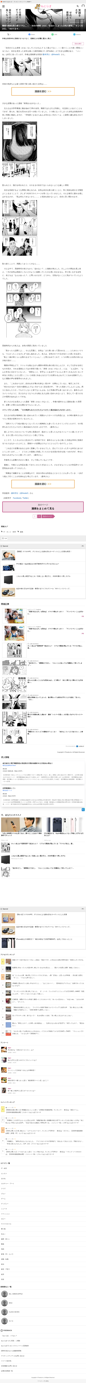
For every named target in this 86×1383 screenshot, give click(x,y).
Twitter (25, 498)
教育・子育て (5, 1269)
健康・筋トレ (5, 1239)
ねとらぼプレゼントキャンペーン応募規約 (15, 1346)
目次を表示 (78, 43)
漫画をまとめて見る (43, 508)
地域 (2, 1249)
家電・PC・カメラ (7, 1254)
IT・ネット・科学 (9, 532)
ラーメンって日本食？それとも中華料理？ (21, 1070)
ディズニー (4, 1204)
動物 (2, 1244)
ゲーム (3, 1199)
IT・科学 (4, 1168)
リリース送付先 (6, 1361)
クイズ (3, 1188)
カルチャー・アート (7, 1183)
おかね (3, 1178)
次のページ (47, 516)
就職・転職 (4, 1259)
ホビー (3, 1219)
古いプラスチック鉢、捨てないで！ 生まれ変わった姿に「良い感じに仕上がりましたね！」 (42, 1015)
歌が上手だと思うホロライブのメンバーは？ (22, 1060)
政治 (2, 1264)
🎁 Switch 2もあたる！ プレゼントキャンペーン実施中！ (16, 1)
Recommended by (71, 746)
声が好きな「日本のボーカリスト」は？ (21, 1050)
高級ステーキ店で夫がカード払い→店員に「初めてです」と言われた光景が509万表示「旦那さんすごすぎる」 (48, 960)
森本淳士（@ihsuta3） (52, 54)
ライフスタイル (6, 1224)
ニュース (4, 1209)
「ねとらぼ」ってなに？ (9, 1336)
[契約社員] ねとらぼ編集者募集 (11, 1351)
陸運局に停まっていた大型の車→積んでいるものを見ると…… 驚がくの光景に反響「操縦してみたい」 (46, 967)
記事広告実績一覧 (7, 1371)
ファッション (5, 1214)
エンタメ (4, 1173)
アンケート (4, 1042)
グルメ (3, 1194)
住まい (3, 1234)
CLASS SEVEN (14, 1312)
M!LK (10, 1303)
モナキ (11, 1321)
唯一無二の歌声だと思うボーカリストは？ (21, 1091)
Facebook (17, 498)
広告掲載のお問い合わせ (9, 1366)
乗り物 (3, 1229)
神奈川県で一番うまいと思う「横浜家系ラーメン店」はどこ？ (28, 1080)
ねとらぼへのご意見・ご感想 (10, 1341)
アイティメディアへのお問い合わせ (12, 1356)
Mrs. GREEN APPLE (16, 1294)
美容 (2, 1279)
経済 (2, 1274)
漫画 (21, 532)
